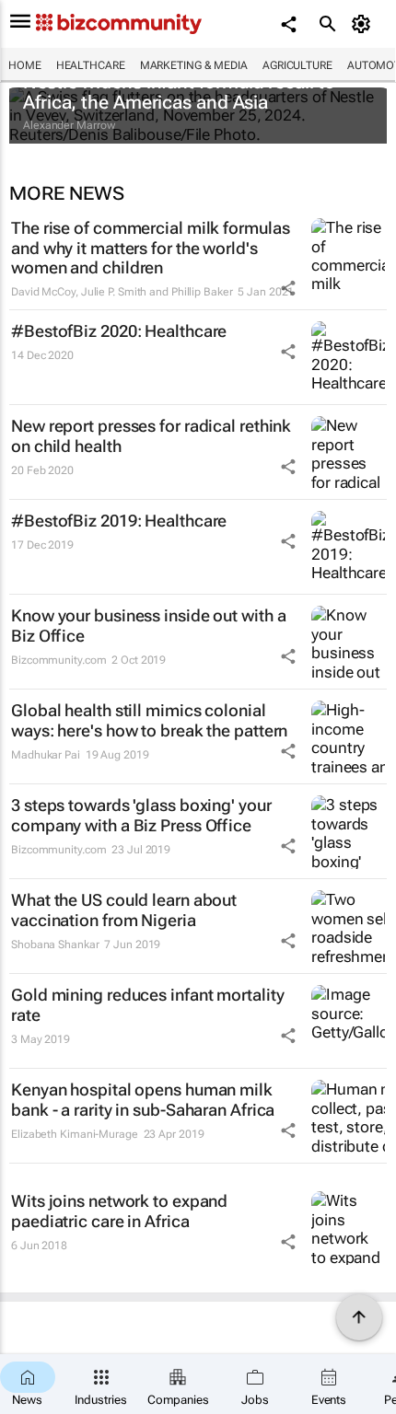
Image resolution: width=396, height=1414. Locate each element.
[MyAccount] (364, 24)
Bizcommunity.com (58, 660)
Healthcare (90, 65)
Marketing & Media (194, 65)
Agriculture (297, 65)
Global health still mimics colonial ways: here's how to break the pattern (149, 720)
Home (24, 65)
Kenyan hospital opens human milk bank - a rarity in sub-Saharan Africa (142, 1099)
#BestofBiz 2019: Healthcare (119, 520)
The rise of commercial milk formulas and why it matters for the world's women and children (150, 247)
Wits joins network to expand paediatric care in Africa (119, 1211)
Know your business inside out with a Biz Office (148, 625)
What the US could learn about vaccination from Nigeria (124, 910)
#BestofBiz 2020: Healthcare (119, 331)
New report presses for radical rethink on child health (151, 436)
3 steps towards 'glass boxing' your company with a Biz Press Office (141, 815)
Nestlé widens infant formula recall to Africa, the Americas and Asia (179, 92)
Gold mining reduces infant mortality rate (147, 1005)
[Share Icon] (288, 288)
